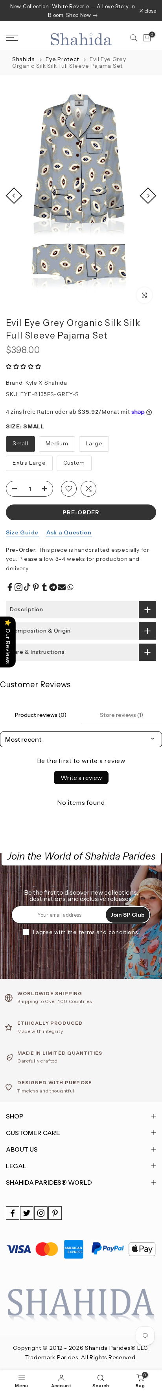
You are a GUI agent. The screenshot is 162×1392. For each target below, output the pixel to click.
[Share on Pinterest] (36, 587)
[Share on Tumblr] (44, 587)
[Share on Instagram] (18, 587)
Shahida (23, 59)
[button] (23, 366)
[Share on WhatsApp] (70, 587)
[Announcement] (73, 10)
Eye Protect (63, 59)
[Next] (148, 195)
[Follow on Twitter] (26, 1213)
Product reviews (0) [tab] (40, 714)
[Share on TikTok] (27, 587)
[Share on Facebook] (10, 587)
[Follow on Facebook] (12, 1213)
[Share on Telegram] (53, 587)
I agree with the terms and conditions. (86, 932)
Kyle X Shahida (46, 382)
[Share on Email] (62, 587)
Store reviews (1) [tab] (121, 714)
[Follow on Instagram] (41, 1213)
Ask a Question (69, 532)
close (149, 10)
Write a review (81, 778)
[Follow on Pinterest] (55, 1213)
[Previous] (14, 195)
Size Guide (22, 532)
